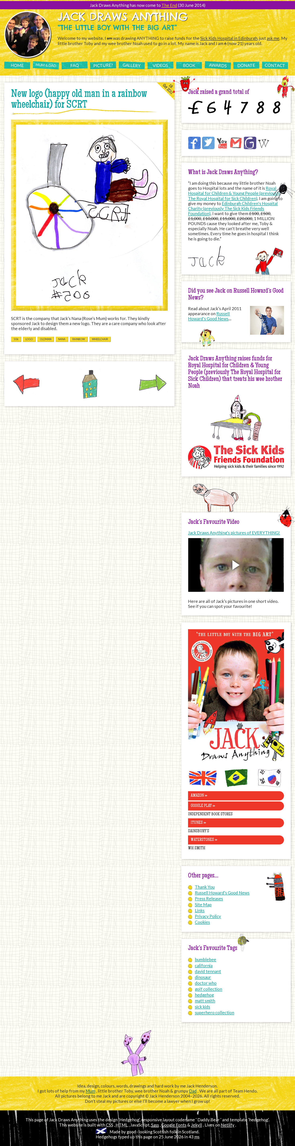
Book (189, 65)
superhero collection (214, 1012)
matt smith (205, 1000)
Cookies (202, 921)
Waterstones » (204, 840)
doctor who (206, 982)
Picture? (103, 65)
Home (16, 65)
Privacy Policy (208, 916)
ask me (273, 38)
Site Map (203, 904)
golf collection (208, 988)
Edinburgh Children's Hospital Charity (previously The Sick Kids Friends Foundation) (233, 208)
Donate (246, 65)
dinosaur (203, 977)
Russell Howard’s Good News (209, 316)
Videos (160, 65)
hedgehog (204, 994)
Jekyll (196, 1124)
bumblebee (205, 959)
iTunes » (198, 823)
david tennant (208, 971)
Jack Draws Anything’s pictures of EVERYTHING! (234, 532)
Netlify (227, 1124)
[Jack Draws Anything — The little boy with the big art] (236, 762)
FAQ (74, 65)
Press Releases (209, 898)
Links (199, 910)
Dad (193, 1090)
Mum (90, 1090)
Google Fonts (173, 1124)
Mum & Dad (46, 65)
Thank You (205, 886)
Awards (218, 65)
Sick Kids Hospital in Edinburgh (228, 38)
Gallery (132, 65)
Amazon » (199, 796)
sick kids (202, 1006)
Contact (275, 65)
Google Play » (203, 806)
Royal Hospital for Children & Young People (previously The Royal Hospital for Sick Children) (234, 193)
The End (169, 5)
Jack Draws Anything (123, 16)
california (204, 965)
